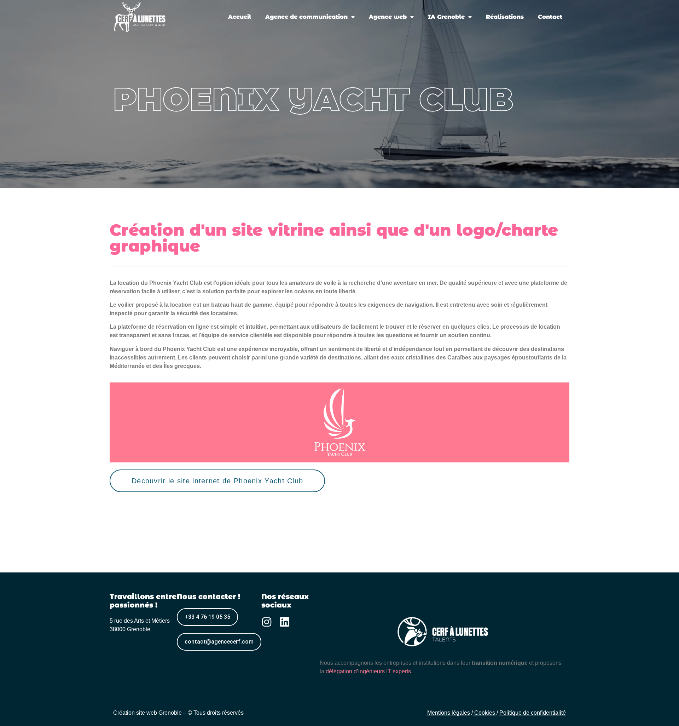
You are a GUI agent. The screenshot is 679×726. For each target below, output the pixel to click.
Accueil (239, 16)
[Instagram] (266, 622)
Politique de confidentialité (532, 713)
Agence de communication (306, 16)
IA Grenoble (446, 16)
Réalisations (505, 16)
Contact (550, 16)
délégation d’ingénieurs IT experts (368, 671)
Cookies (485, 713)
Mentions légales (448, 713)
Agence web (388, 16)
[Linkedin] (284, 622)
